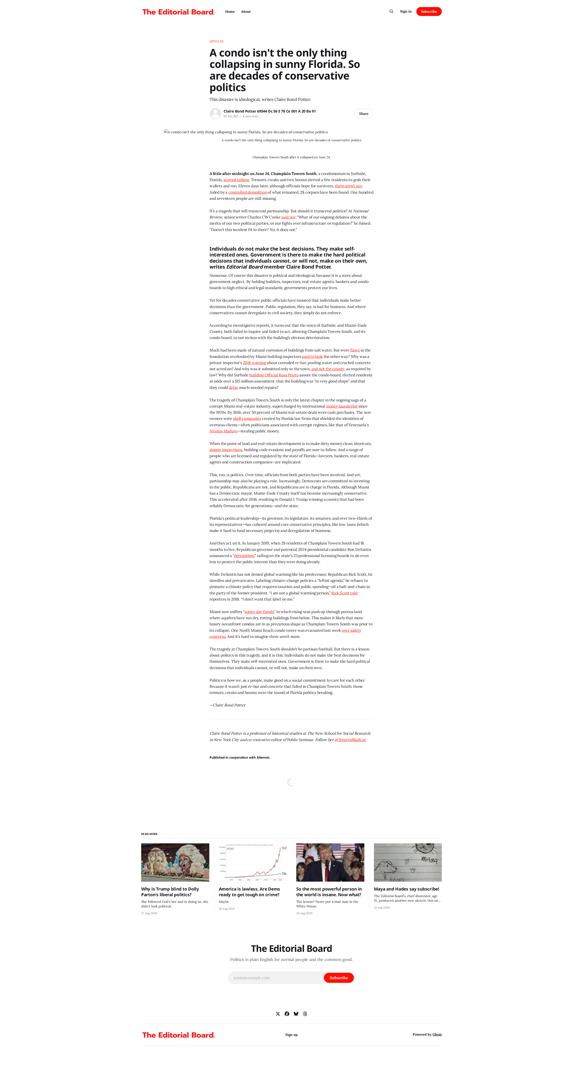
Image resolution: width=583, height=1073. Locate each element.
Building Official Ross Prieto (274, 374)
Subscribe (429, 11)
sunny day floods (259, 611)
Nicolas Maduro (224, 431)
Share (363, 113)
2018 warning (254, 362)
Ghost (437, 1034)
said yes (288, 217)
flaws (355, 350)
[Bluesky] (296, 1013)
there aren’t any (348, 185)
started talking (236, 179)
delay (233, 387)
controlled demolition (247, 192)
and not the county (327, 368)
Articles (216, 41)
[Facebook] (287, 1013)
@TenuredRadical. (350, 739)
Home (230, 11)
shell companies (247, 418)
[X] (278, 1013)
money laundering (342, 406)
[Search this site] (391, 11)
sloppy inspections (226, 449)
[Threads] (305, 1013)
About (246, 11)
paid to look (312, 356)
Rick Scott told (344, 593)
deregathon (244, 555)
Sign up (291, 1034)
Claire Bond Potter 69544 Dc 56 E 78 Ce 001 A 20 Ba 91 (270, 111)
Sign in (406, 11)
